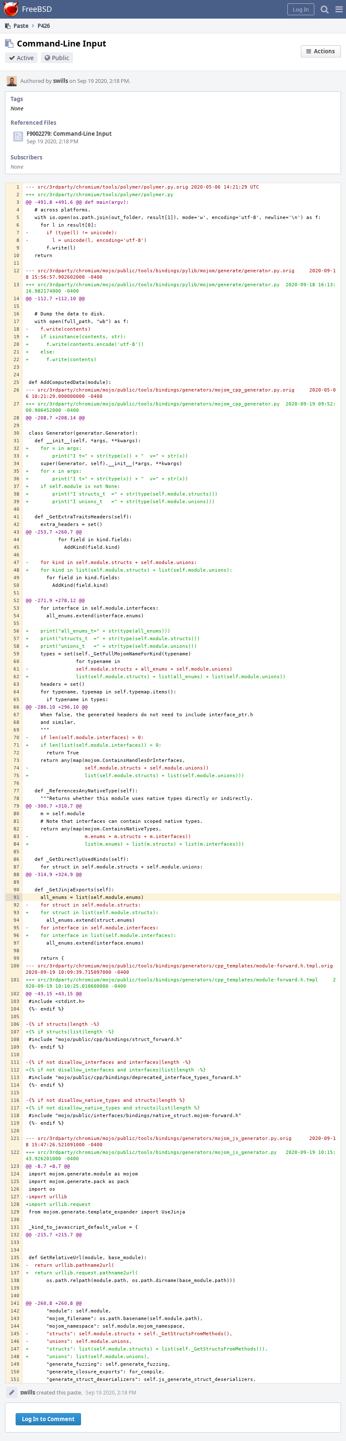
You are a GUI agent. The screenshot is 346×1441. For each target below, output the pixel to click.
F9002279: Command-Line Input (69, 133)
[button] (339, 9)
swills (60, 81)
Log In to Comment (48, 1419)
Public (60, 58)
